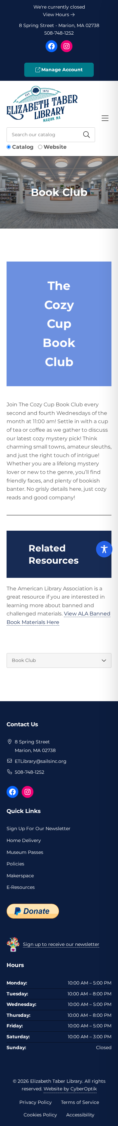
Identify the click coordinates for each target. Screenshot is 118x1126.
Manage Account (61, 70)
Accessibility (80, 1115)
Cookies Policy (40, 1115)
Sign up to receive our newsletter (61, 944)
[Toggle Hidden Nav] (104, 118)
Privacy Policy (35, 1102)
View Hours (56, 14)
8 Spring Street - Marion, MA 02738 (59, 25)
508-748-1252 (59, 33)
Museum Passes (25, 852)
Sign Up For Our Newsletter (38, 828)
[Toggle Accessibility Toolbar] (104, 549)
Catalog (22, 147)
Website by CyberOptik (70, 1089)
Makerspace (20, 876)
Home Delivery (24, 840)
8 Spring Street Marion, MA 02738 (36, 746)
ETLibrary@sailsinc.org (41, 761)
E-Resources (21, 887)
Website (55, 147)
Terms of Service (80, 1102)
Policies (15, 864)
